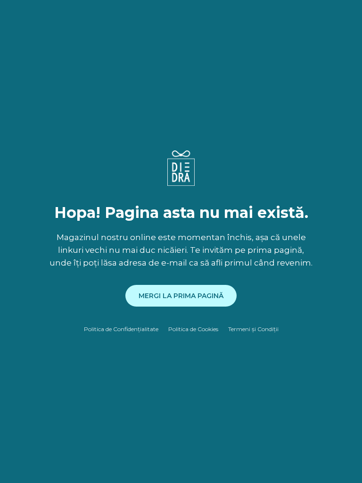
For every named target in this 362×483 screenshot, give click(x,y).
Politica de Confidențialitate (121, 329)
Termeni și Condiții (253, 329)
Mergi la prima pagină (181, 295)
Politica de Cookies (193, 329)
